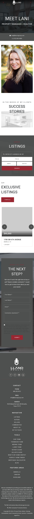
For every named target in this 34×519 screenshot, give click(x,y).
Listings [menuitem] (17, 417)
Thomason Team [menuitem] (17, 442)
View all (8, 199)
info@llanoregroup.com (17, 397)
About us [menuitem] (17, 427)
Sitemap (28, 511)
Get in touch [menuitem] (17, 430)
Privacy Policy (14, 333)
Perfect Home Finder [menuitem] (17, 457)
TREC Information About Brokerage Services (17, 505)
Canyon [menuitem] (17, 474)
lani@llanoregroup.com (17, 35)
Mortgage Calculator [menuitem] (17, 460)
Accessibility (5, 513)
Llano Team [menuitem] (17, 447)
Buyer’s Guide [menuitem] (17, 449)
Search (17, 168)
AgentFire (16, 515)
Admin (23, 511)
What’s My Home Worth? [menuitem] (17, 455)
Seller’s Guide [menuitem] (17, 452)
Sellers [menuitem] (17, 422)
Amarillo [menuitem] (17, 472)
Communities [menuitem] (17, 425)
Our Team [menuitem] (17, 439)
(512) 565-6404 (17, 38)
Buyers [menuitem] (17, 419)
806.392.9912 (17, 391)
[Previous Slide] (4, 226)
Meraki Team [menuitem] (17, 444)
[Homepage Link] (17, 2)
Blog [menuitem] (17, 463)
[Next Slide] (31, 226)
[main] (17, 176)
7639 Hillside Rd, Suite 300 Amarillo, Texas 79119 (17, 405)
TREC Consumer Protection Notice (17, 507)
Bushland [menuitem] (17, 477)
